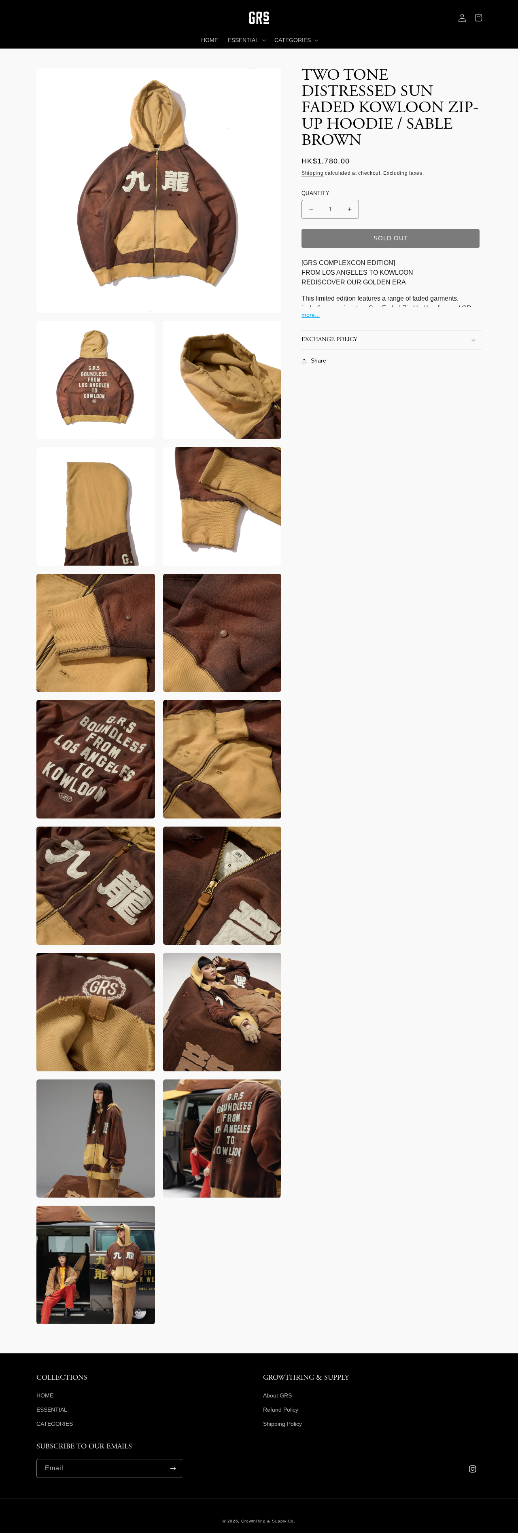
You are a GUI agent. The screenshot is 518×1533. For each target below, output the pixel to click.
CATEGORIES (54, 1424)
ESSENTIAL (51, 1409)
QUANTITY (315, 193)
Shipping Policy (282, 1424)
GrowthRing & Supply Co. (268, 1521)
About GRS (277, 1395)
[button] (44, 18)
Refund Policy (280, 1409)
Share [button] (318, 360)
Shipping (312, 173)
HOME (44, 1395)
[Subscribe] (173, 1468)
